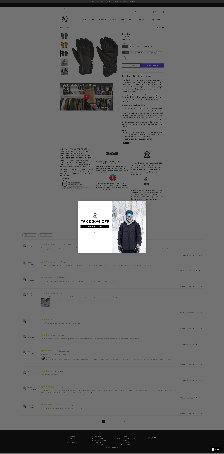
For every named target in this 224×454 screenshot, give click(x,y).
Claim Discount (95, 227)
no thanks (95, 232)
